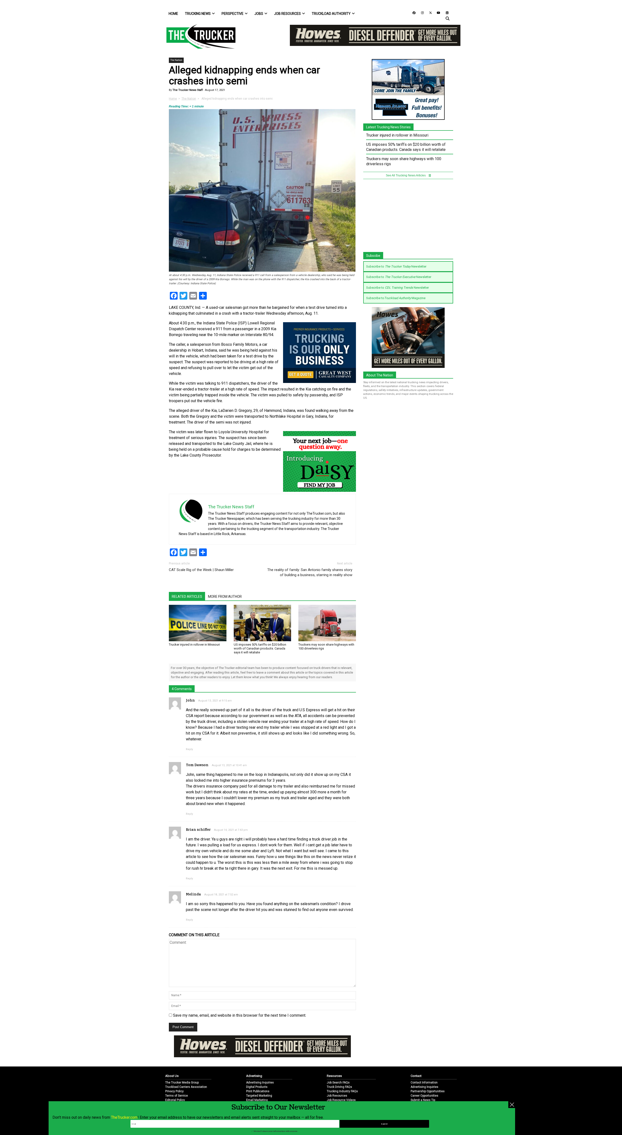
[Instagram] (420, 12)
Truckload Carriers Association (186, 1087)
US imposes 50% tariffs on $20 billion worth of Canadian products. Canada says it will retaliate (260, 648)
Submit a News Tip (423, 1100)
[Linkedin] (445, 12)
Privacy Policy (174, 1091)
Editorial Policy (175, 1100)
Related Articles (187, 596)
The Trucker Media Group (182, 1082)
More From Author (225, 596)
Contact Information (424, 1082)
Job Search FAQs (338, 1082)
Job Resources (287, 14)
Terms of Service (176, 1095)
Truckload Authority (331, 14)
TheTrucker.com (124, 1117)
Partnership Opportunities (428, 1091)
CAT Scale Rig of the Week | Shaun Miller (201, 570)
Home (173, 14)
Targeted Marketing (259, 1095)
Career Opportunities (424, 1095)
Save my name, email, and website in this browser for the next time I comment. (239, 1015)
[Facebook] (412, 12)
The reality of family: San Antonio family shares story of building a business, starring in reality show (309, 572)
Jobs (258, 14)
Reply (189, 749)
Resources (334, 1076)
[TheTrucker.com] (198, 36)
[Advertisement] (408, 218)
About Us (172, 1076)
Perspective (232, 14)
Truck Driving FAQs (339, 1087)
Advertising (254, 1076)
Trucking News (198, 14)
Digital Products (257, 1087)
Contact (416, 1076)
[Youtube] (437, 12)
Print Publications (257, 1091)
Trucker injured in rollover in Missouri (194, 644)
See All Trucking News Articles (406, 175)
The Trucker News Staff (187, 90)
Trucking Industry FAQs (342, 1091)
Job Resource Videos (341, 1100)
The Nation (176, 60)
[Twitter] (429, 12)
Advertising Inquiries (260, 1082)
